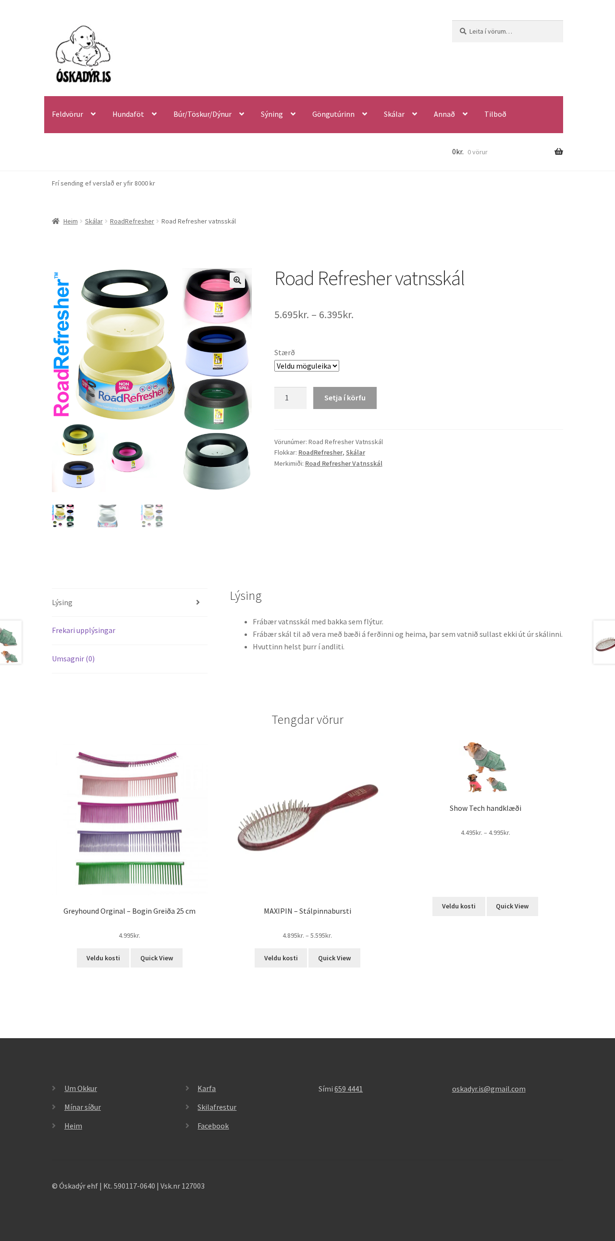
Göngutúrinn (333, 114)
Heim (70, 221)
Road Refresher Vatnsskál (343, 463)
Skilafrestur (216, 1107)
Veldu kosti (103, 958)
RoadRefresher (132, 221)
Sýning (272, 114)
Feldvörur (67, 114)
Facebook (213, 1125)
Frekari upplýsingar (83, 630)
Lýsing (62, 602)
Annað (444, 114)
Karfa (206, 1088)
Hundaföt (128, 114)
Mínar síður (82, 1107)
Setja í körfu (345, 397)
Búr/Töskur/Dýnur (202, 114)
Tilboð (495, 114)
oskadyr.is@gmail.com (489, 1088)
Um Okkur (80, 1088)
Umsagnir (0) (73, 658)
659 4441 (348, 1088)
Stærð (284, 352)
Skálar (394, 114)
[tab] (130, 603)
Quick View (156, 958)
